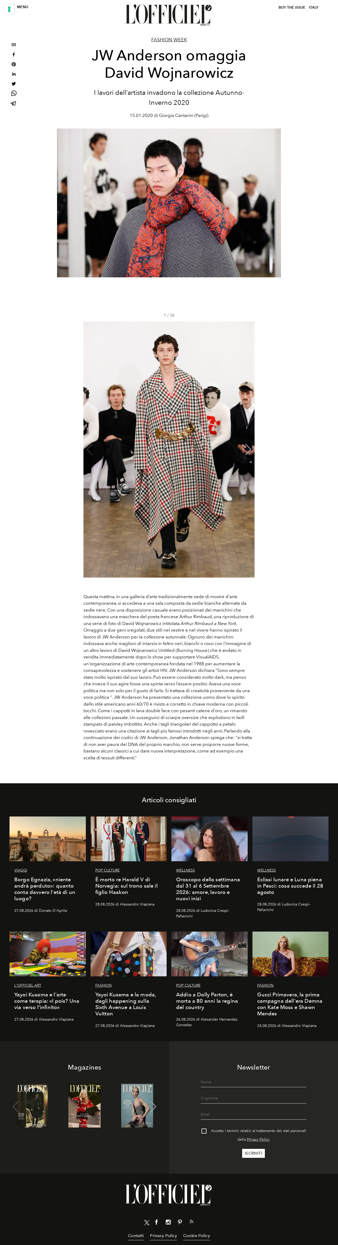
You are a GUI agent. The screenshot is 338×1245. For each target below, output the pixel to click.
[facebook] (14, 55)
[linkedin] (14, 75)
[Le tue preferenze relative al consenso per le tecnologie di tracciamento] (9, 9)
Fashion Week (169, 40)
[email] (14, 45)
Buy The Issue (292, 7)
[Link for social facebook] (156, 1223)
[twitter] (14, 84)
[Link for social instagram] (168, 1223)
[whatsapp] (14, 94)
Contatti (136, 1235)
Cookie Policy (196, 1235)
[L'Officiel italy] (169, 15)
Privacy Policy (258, 1139)
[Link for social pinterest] (179, 1223)
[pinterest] (14, 65)
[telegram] (14, 104)
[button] (248, 449)
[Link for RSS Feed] (191, 1222)
